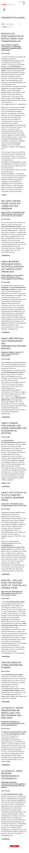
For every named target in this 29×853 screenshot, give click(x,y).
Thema (3, 24)
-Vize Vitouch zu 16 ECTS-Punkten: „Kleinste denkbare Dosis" (14, 496)
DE (23, 3)
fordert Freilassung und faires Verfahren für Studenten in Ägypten (13, 428)
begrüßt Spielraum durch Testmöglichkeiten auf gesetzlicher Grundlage (12, 266)
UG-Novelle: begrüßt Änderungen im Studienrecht (11, 775)
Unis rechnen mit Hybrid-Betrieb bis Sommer (12, 665)
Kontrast (23, 2)
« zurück (4, 195)
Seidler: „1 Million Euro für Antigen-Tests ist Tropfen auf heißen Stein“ (13, 584)
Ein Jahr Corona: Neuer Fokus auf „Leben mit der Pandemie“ (11, 205)
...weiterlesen (5, 255)
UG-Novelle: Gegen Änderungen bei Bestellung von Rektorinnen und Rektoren (12, 713)
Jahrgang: (4, 27)
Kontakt (14, 846)
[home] (8, 4)
